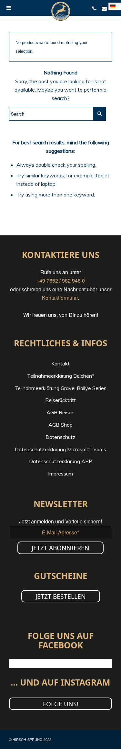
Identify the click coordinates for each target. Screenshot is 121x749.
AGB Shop (60, 424)
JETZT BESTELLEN (60, 596)
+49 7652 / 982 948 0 (60, 280)
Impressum (60, 473)
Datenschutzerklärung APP (60, 461)
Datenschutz (60, 437)
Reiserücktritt (60, 400)
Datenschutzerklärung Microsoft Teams (60, 449)
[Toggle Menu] (8, 8)
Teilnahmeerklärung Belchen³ (60, 376)
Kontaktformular (60, 297)
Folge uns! (60, 703)
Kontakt (60, 363)
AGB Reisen (60, 412)
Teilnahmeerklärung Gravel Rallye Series (60, 388)
